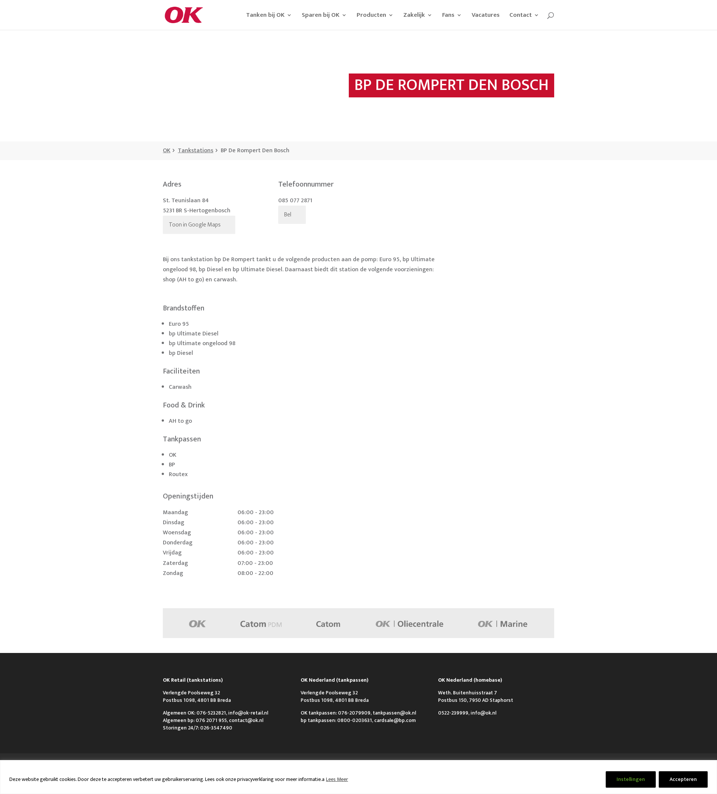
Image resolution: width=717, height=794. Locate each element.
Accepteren (683, 779)
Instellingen (631, 779)
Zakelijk (414, 16)
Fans (448, 16)
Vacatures (486, 16)
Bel (287, 215)
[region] (358, 777)
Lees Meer (337, 779)
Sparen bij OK (320, 16)
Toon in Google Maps (195, 225)
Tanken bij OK (265, 16)
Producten (371, 16)
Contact (520, 16)
